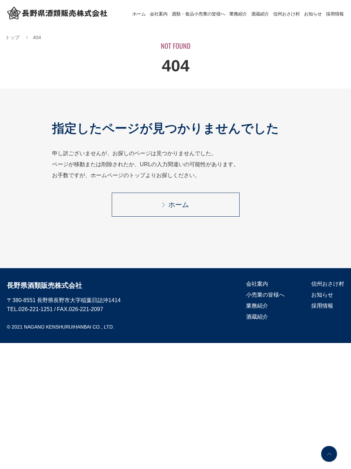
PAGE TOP (329, 454)
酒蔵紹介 (260, 13)
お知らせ (313, 13)
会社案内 (159, 13)
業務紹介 (238, 13)
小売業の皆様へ (265, 295)
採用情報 (335, 13)
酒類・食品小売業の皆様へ (198, 13)
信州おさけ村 (286, 13)
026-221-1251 (36, 309)
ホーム (139, 13)
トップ (12, 37)
